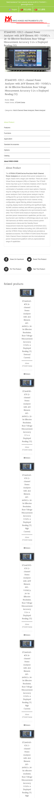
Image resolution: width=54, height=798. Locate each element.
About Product (9, 122)
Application (8, 139)
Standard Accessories (11, 144)
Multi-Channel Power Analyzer (23, 110)
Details (28, 374)
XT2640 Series (20, 102)
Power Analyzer (40, 110)
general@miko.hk (27, 4)
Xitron (12, 100)
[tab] (27, 122)
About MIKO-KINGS (11, 161)
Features (7, 127)
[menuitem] (13, 9)
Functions (7, 133)
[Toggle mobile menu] (48, 25)
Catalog (6, 156)
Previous (7, 59)
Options (7, 150)
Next (49, 59)
